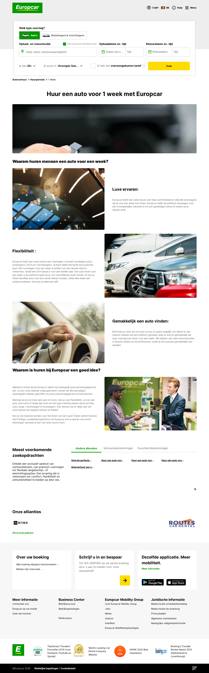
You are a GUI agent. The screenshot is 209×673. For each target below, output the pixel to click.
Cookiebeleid (68, 668)
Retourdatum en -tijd (159, 44)
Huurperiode (37, 79)
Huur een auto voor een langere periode (112, 460)
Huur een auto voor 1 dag (172, 460)
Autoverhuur (19, 79)
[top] (195, 490)
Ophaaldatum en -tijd (112, 44)
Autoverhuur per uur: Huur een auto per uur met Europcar (82, 467)
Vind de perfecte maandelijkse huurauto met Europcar (82, 460)
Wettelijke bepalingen (46, 668)
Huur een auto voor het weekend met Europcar (142, 460)
